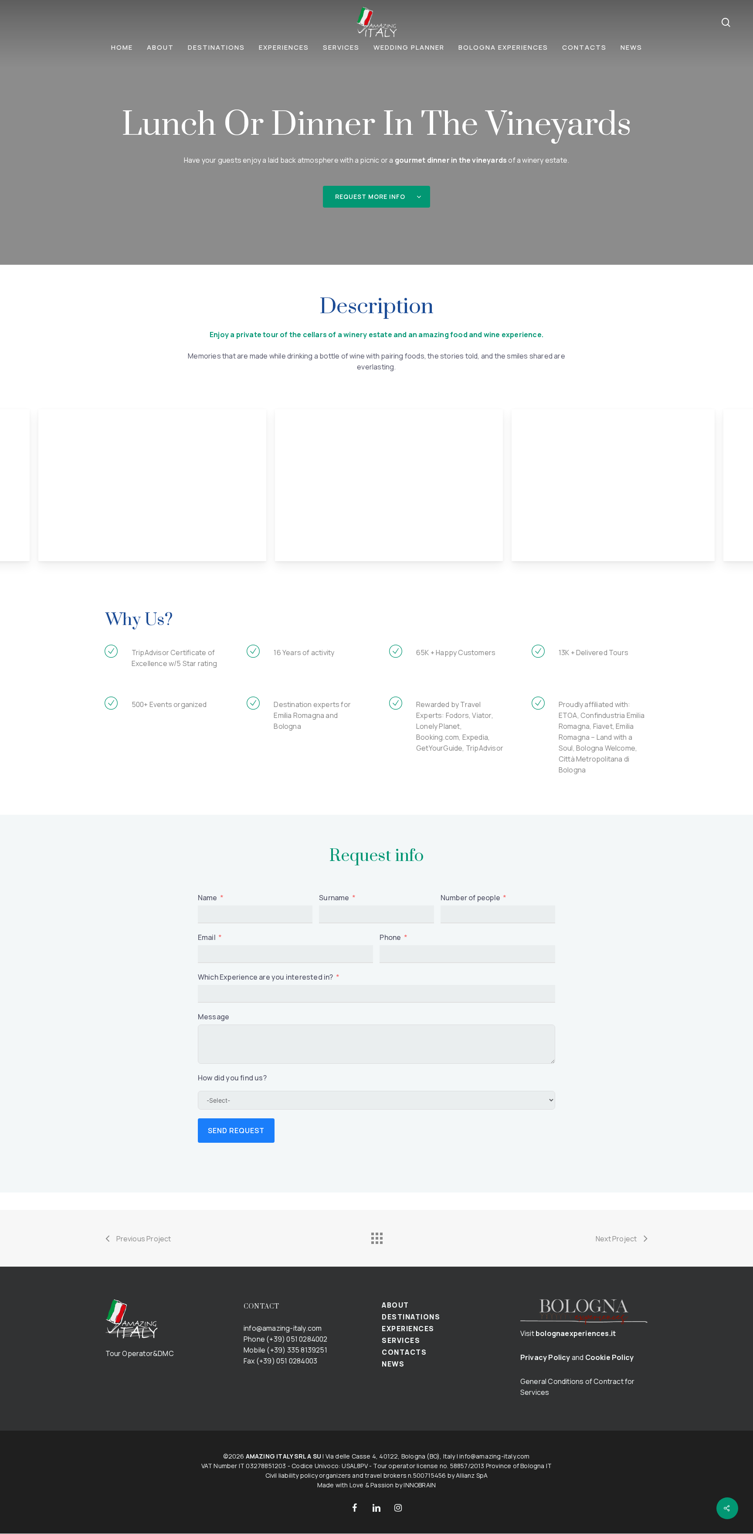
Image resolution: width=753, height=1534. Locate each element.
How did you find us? (232, 1078)
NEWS (393, 1364)
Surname (334, 897)
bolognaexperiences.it (576, 1333)
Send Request (236, 1130)
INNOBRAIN (420, 1485)
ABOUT (395, 1305)
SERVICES (401, 1340)
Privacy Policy (545, 1357)
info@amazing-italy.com (283, 1328)
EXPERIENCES (408, 1328)
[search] (726, 22)
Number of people (470, 897)
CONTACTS (404, 1352)
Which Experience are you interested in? (265, 977)
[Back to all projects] (376, 1236)
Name (207, 897)
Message (213, 1017)
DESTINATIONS (411, 1317)
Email (207, 937)
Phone (390, 937)
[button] (376, 197)
